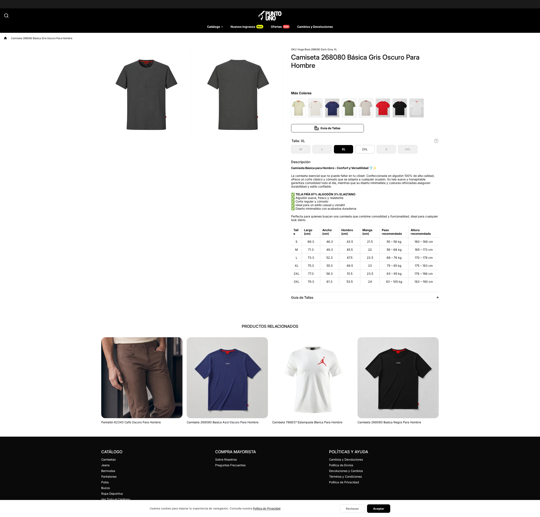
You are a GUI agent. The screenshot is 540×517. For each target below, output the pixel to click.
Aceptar (378, 508)
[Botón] (436, 141)
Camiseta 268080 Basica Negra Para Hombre (389, 422)
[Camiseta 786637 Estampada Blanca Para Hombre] (312, 377)
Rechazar (352, 508)
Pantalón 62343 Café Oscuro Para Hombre (131, 422)
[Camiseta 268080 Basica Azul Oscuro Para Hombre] (227, 377)
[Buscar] (6, 15)
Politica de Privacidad (266, 508)
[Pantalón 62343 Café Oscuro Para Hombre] (141, 377)
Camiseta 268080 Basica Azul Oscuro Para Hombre (222, 422)
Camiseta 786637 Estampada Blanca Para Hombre (307, 422)
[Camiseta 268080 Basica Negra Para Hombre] (398, 377)
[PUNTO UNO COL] (270, 16)
